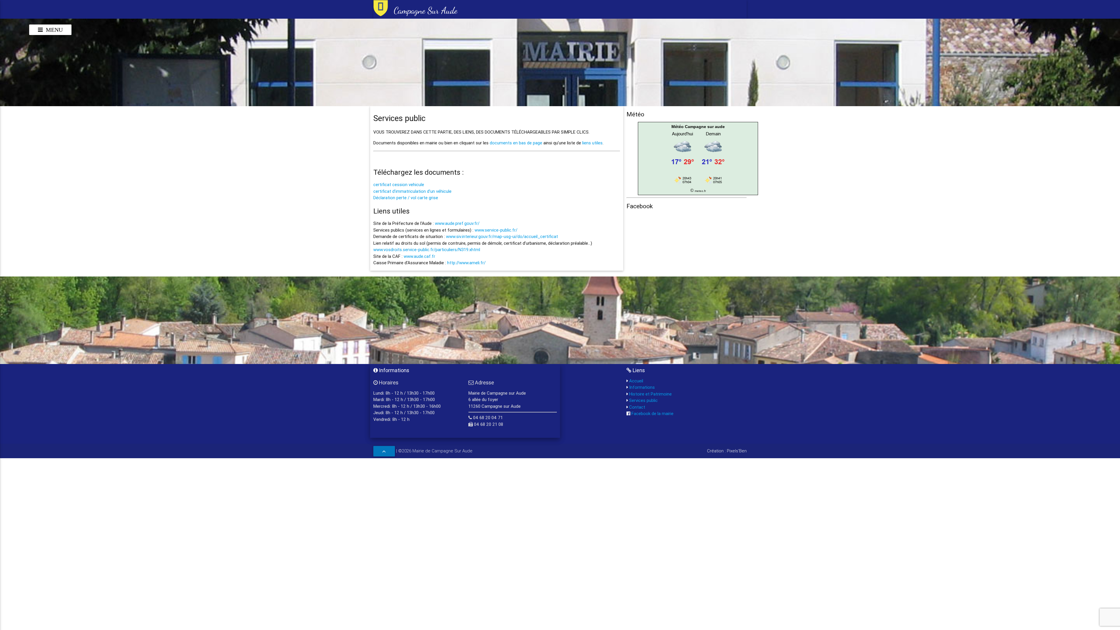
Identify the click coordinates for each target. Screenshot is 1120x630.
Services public (643, 400)
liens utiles (592, 143)
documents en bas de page (516, 143)
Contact (636, 407)
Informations (641, 387)
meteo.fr (700, 190)
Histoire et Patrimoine (650, 394)
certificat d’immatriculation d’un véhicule (412, 191)
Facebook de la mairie (651, 413)
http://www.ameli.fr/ (466, 262)
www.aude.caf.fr (419, 256)
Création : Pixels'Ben (727, 451)
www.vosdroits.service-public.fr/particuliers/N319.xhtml (426, 249)
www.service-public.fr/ (496, 230)
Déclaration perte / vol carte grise (405, 197)
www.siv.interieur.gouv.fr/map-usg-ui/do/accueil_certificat (502, 236)
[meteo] (698, 183)
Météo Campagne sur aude (698, 126)
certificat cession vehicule (398, 184)
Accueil (635, 381)
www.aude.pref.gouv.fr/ (457, 223)
